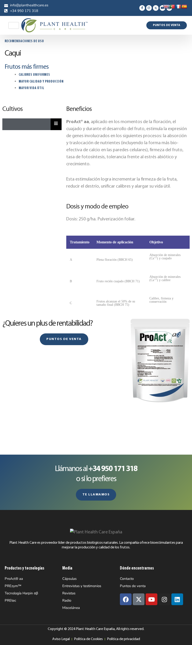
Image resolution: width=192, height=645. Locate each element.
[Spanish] (184, 6)
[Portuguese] (172, 6)
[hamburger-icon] (13, 25)
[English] (166, 6)
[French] (178, 6)
